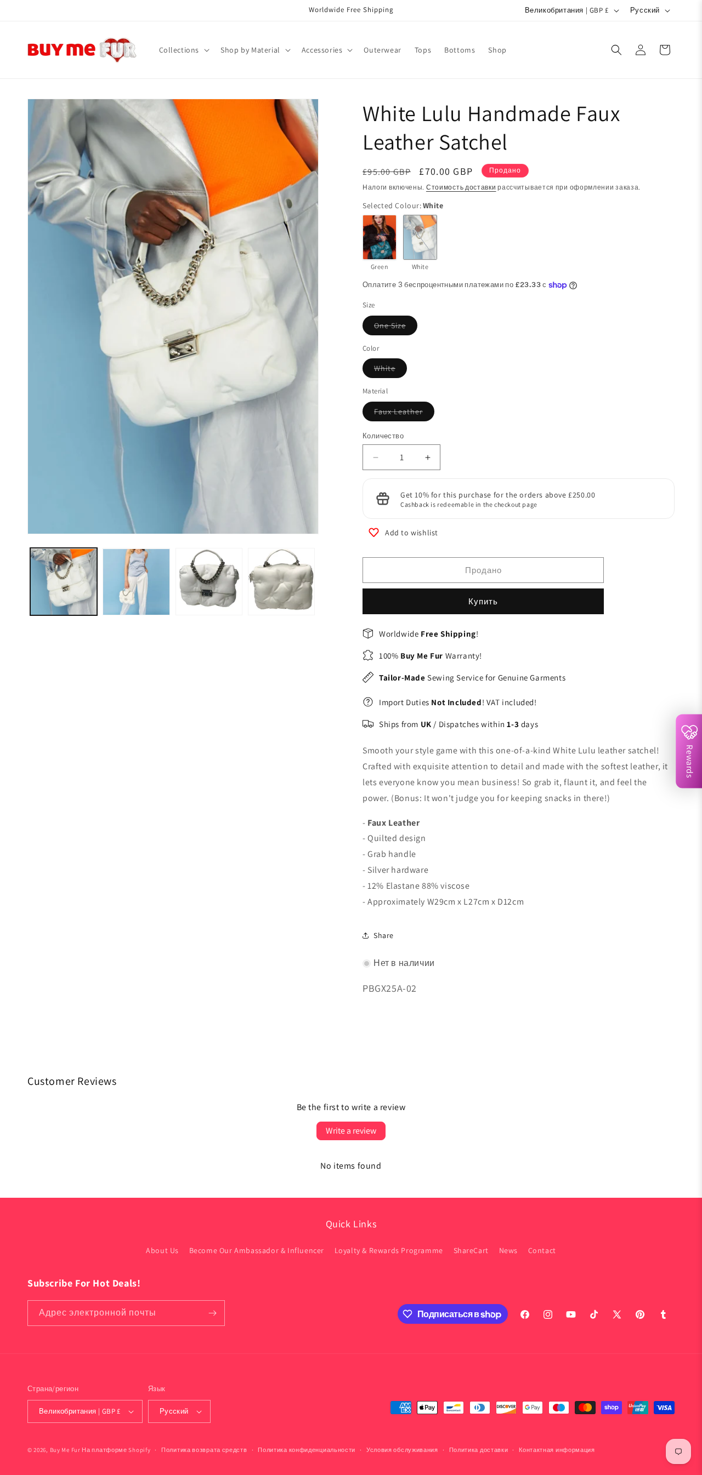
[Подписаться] (212, 1313)
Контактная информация (557, 1450)
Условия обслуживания (402, 1450)
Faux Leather (404, 413)
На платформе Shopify (116, 1450)
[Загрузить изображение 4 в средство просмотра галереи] (281, 581)
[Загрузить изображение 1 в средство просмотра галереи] (63, 581)
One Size (395, 327)
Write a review (351, 1130)
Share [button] (383, 935)
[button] (183, 49)
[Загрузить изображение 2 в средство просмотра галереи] (136, 581)
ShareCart (471, 1250)
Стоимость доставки (461, 187)
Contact (542, 1250)
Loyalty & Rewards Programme (389, 1250)
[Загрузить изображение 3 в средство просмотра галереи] (209, 581)
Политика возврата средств (204, 1450)
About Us (162, 1250)
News (508, 1250)
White (390, 370)
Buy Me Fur (65, 1450)
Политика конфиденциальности (306, 1450)
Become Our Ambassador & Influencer (256, 1250)
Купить (483, 601)
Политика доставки (478, 1450)
